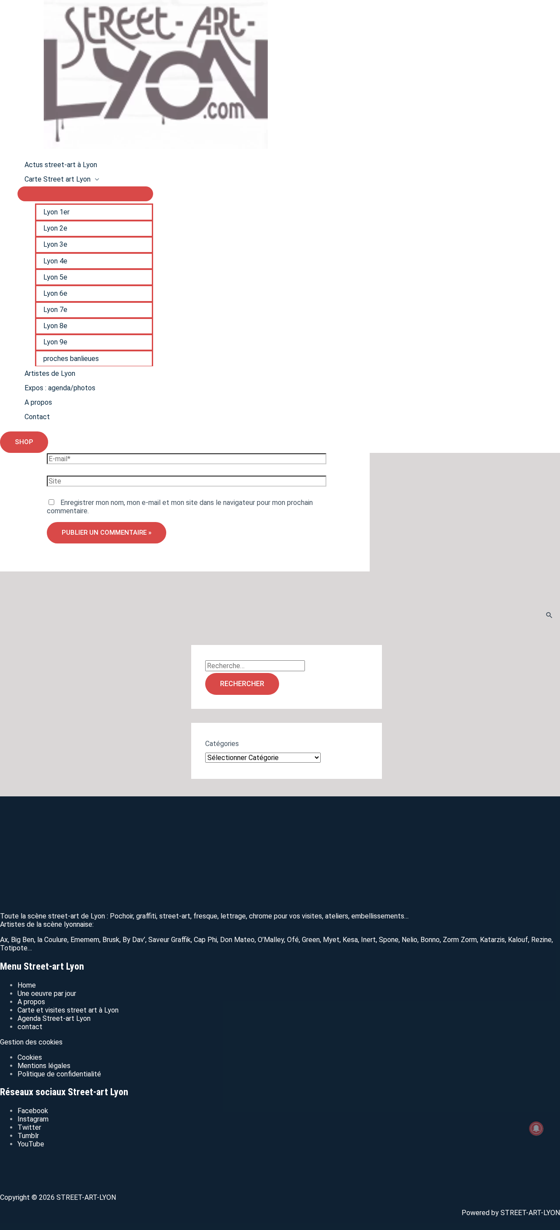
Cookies (30, 1057)
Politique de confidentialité (59, 1074)
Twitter (29, 1127)
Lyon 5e (55, 277)
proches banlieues (71, 358)
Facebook (33, 1111)
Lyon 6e (55, 293)
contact (30, 1027)
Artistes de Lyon (49, 373)
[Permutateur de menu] (85, 193)
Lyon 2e (55, 228)
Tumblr (28, 1136)
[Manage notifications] (536, 1128)
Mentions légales (44, 1066)
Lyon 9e (55, 342)
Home (27, 985)
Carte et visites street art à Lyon (68, 1010)
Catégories (222, 743)
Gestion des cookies (31, 1042)
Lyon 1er (56, 212)
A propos (38, 402)
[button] (24, 442)
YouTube (31, 1144)
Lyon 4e (55, 261)
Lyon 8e (55, 326)
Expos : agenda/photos (59, 388)
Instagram (33, 1119)
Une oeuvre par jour (47, 993)
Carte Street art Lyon (57, 179)
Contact (37, 417)
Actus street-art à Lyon (60, 165)
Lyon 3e (55, 244)
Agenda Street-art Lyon (54, 1018)
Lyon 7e (55, 309)
